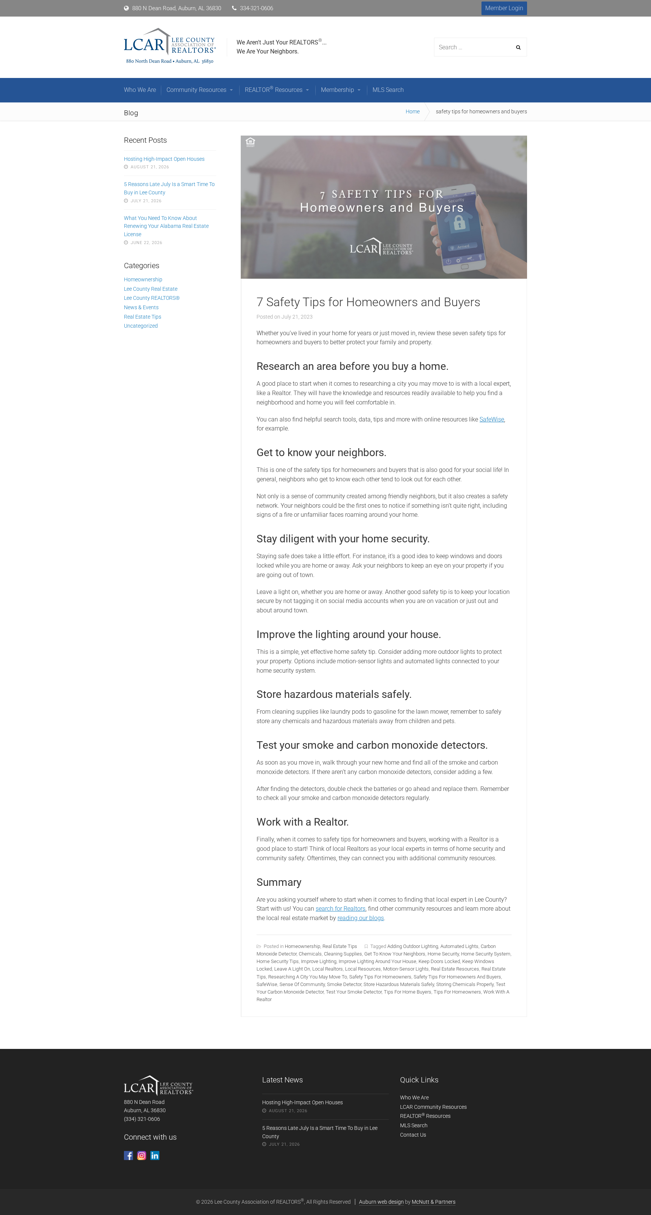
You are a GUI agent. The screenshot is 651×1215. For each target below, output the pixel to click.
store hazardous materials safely (399, 984)
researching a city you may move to (307, 977)
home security (443, 954)
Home (413, 111)
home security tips (278, 961)
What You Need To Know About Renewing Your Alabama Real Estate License (166, 226)
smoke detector (344, 984)
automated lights (459, 946)
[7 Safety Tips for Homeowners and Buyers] (384, 276)
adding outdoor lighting (412, 946)
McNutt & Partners (433, 1202)
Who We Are (414, 1097)
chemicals (310, 954)
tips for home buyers (407, 992)
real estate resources (455, 969)
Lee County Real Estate (150, 289)
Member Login (504, 8)
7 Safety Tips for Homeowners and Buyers (368, 302)
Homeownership (302, 946)
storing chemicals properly (465, 984)
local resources (363, 969)
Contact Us (413, 1135)
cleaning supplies (343, 954)
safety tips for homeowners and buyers (457, 977)
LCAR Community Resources (433, 1107)
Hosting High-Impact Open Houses (164, 159)
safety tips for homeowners (380, 977)
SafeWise (492, 419)
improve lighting (318, 961)
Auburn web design (381, 1202)
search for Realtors (340, 908)
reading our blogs (361, 918)
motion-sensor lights (406, 969)
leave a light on (292, 969)
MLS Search (414, 1125)
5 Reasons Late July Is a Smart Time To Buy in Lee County (169, 188)
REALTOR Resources (425, 1116)
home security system (485, 954)
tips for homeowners (457, 992)
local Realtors (327, 969)
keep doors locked (439, 961)
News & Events (141, 307)
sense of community (302, 984)
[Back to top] (628, 1192)
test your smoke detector (354, 992)
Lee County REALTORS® (152, 298)
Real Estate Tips (339, 946)
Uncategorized (141, 326)
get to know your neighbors (394, 954)
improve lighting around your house (377, 961)
